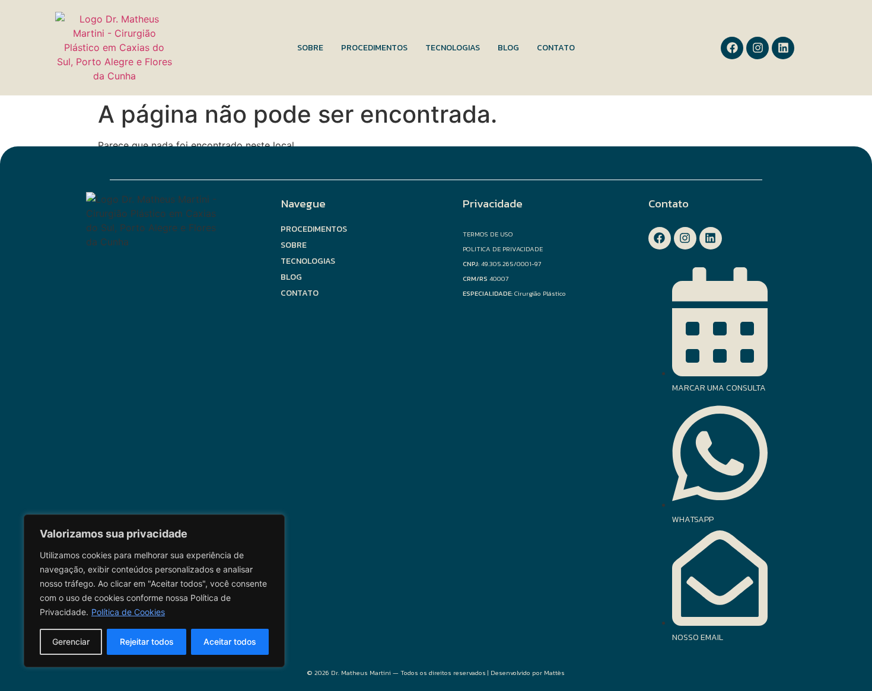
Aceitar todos (229, 641)
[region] (154, 590)
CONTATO (556, 47)
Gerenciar (71, 641)
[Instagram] (757, 48)
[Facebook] (732, 48)
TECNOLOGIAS (452, 47)
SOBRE (310, 47)
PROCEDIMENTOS (374, 47)
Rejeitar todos (147, 641)
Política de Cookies (128, 612)
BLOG (508, 47)
